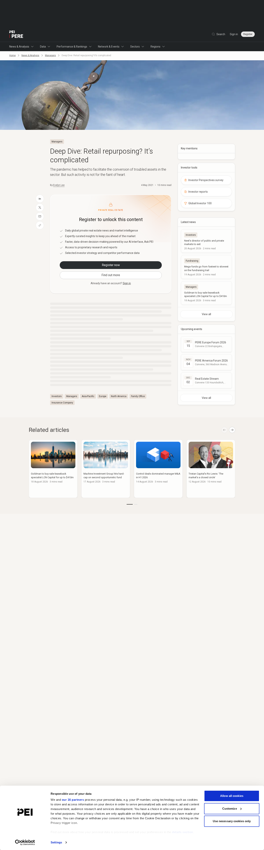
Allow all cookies (231, 795)
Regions (155, 46)
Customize (229, 808)
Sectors (135, 46)
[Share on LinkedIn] (40, 199)
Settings (56, 842)
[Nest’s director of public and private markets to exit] (206, 241)
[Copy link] (40, 225)
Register (247, 34)
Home (12, 55)
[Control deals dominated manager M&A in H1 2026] (158, 469)
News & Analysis (19, 46)
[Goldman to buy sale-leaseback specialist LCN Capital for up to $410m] (206, 293)
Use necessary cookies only (232, 821)
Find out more (110, 275)
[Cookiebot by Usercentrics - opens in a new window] (25, 842)
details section (182, 832)
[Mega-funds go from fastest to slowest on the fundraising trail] (206, 266)
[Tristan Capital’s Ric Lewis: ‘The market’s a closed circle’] (211, 469)
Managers (50, 55)
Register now (111, 265)
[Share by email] (40, 216)
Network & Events (108, 46)
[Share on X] (40, 207)
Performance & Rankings (72, 46)
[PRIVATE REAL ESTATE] (16, 34)
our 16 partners (73, 799)
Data (43, 46)
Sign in (234, 34)
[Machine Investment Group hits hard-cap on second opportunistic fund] (106, 469)
